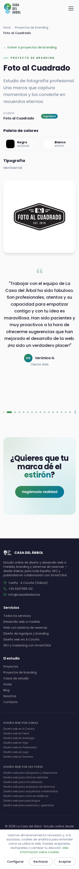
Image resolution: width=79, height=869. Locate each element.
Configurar (15, 861)
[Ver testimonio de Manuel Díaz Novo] (40, 412)
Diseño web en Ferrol (16, 733)
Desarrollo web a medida (21, 622)
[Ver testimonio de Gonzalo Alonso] (3, 412)
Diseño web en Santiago (19, 738)
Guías (7, 684)
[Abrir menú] (71, 8)
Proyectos (10, 666)
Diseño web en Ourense (18, 756)
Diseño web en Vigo (15, 742)
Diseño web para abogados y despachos (30, 773)
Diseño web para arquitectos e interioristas (30, 791)
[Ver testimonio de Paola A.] (27, 412)
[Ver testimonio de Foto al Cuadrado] (53, 412)
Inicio (7, 27)
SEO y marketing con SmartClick (27, 645)
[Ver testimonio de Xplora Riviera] (65, 412)
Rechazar (40, 861)
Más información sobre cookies (44, 850)
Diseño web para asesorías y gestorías (28, 805)
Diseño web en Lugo (16, 752)
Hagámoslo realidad (39, 491)
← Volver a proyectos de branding (30, 47)
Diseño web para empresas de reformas (29, 786)
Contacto (10, 702)
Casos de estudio (16, 678)
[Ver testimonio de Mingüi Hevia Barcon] (23, 412)
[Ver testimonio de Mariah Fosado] (15, 412)
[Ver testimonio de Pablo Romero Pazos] (32, 412)
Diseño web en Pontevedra (20, 747)
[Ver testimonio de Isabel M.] (61, 412)
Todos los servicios (17, 616)
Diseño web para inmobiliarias (23, 782)
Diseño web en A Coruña (21, 639)
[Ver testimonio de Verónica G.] (9, 412)
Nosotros (9, 696)
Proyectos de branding (31, 27)
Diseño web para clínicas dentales (25, 777)
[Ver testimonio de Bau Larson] (44, 412)
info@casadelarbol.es (24, 595)
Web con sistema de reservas (25, 627)
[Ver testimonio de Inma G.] (36, 412)
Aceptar (65, 861)
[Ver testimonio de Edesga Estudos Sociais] (49, 412)
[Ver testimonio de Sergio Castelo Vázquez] (57, 412)
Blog (6, 690)
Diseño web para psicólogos (21, 800)
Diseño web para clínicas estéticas (25, 796)
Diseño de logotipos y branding (26, 633)
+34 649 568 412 (20, 589)
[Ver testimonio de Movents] (70, 412)
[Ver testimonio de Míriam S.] (19, 412)
